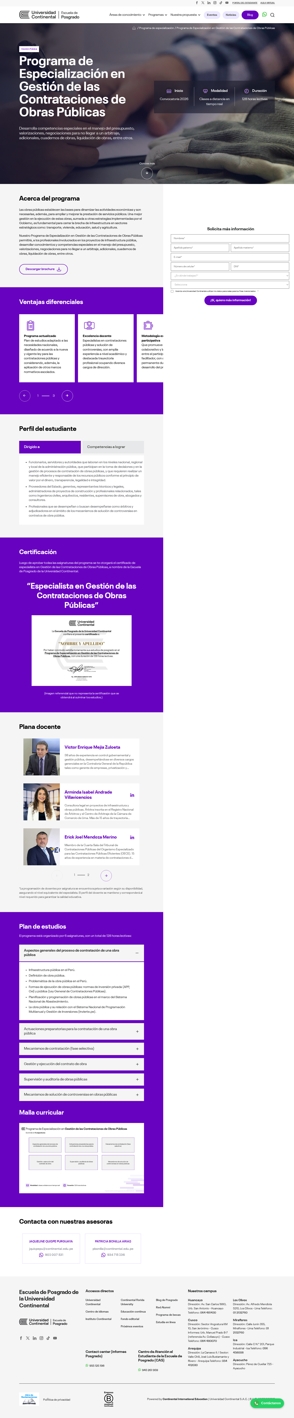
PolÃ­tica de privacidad (56, 1399)
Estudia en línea (166, 1322)
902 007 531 (54, 1255)
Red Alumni (163, 1307)
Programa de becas (168, 1315)
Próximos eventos (132, 1326)
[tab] (82, 875)
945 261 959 (150, 1370)
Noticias (231, 15)
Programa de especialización (156, 28)
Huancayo (195, 1300)
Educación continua (133, 1311)
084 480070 (208, 1341)
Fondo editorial (130, 1319)
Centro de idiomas (97, 1311)
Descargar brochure (40, 269)
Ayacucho (240, 1360)
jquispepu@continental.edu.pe (51, 1249)
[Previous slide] (57, 875)
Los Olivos (240, 1300)
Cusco (192, 1320)
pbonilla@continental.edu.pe (113, 1249)
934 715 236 (116, 1255)
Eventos (212, 15)
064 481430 (208, 1312)
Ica (235, 1340)
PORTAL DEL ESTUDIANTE (244, 3)
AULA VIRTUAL (267, 3)
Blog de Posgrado (167, 1300)
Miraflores (240, 1320)
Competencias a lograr (106, 447)
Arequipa (194, 1348)
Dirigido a (32, 447)
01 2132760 (240, 1312)
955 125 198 (96, 1365)
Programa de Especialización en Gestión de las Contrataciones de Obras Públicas (226, 28)
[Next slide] (106, 875)
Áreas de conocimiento (125, 15)
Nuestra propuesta (184, 15)
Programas (156, 15)
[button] (24, 395)
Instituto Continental (98, 1319)
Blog (250, 14)
